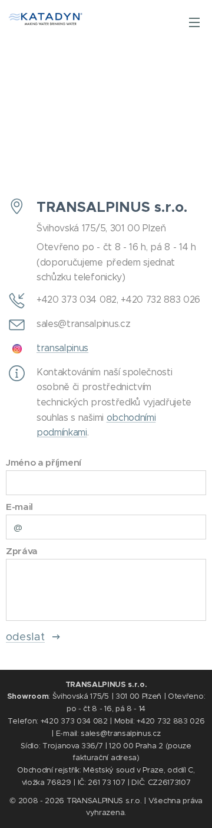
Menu (194, 22)
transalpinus (62, 348)
